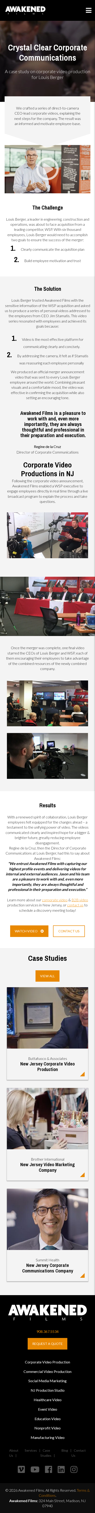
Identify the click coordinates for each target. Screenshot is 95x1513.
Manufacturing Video (48, 1437)
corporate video (55, 900)
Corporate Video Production (47, 1362)
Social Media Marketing (47, 1380)
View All (47, 976)
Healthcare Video (48, 1399)
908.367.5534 (47, 1331)
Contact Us (69, 931)
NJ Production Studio (48, 1390)
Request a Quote (47, 1344)
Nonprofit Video (47, 1428)
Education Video (48, 1418)
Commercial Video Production (47, 1371)
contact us (75, 905)
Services (31, 1450)
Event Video (47, 1409)
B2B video (79, 900)
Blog (65, 1450)
